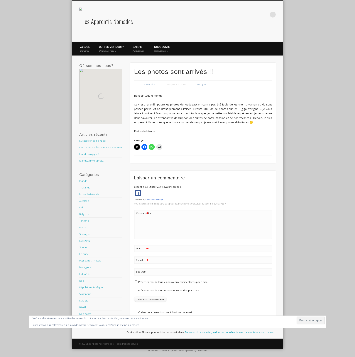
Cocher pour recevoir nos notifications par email (165, 312)
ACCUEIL (85, 48)
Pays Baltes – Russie (90, 260)
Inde (81, 207)
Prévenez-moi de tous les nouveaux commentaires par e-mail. (173, 282)
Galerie (139, 48)
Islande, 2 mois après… (91, 160)
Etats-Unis (84, 240)
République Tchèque (91, 287)
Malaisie (83, 300)
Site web (141, 271)
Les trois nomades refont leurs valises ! (100, 147)
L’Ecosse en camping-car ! (93, 140)
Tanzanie (84, 220)
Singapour (85, 294)
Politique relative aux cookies (124, 325)
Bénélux (83, 307)
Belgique (84, 214)
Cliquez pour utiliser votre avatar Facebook (158, 186)
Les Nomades (148, 84)
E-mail (142, 260)
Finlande (84, 254)
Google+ (258, 15)
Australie (84, 200)
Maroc (82, 227)
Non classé (85, 314)
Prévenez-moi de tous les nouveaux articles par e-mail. (169, 290)
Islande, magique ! (89, 154)
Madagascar (202, 84)
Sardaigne (84, 234)
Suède (83, 247)
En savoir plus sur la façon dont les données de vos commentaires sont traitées (230, 332)
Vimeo (250, 15)
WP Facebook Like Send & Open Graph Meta (167, 350)
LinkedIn (265, 15)
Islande (83, 181)
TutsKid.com (202, 350)
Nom (142, 249)
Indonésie (84, 274)
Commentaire (142, 213)
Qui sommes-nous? (111, 48)
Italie (81, 280)
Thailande (84, 187)
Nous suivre (162, 48)
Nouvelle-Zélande (89, 194)
